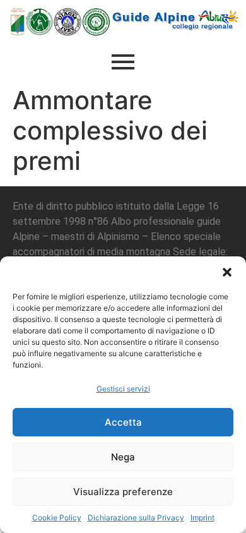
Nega (123, 457)
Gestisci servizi (123, 388)
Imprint (202, 517)
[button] (227, 272)
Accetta (123, 422)
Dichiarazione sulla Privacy (136, 517)
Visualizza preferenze (123, 492)
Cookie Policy (56, 517)
